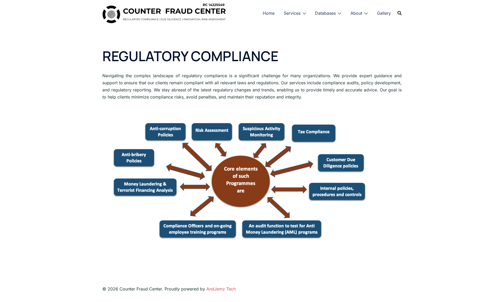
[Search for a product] (399, 13)
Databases (325, 13)
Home (269, 13)
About (356, 13)
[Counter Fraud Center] (164, 12)
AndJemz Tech (221, 288)
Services (292, 13)
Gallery (384, 13)
